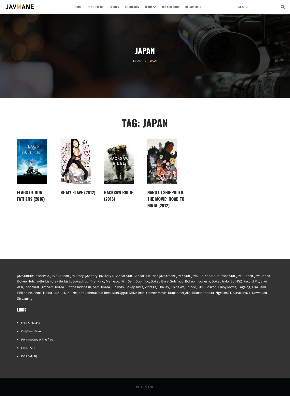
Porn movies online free (37, 339)
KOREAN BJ (29, 356)
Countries (132, 7)
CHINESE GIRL (31, 348)
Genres (114, 7)
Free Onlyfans (30, 323)
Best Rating (96, 7)
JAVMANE (147, 387)
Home (78, 7)
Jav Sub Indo (193, 7)
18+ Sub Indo (170, 7)
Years (149, 7)
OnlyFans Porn (31, 331)
